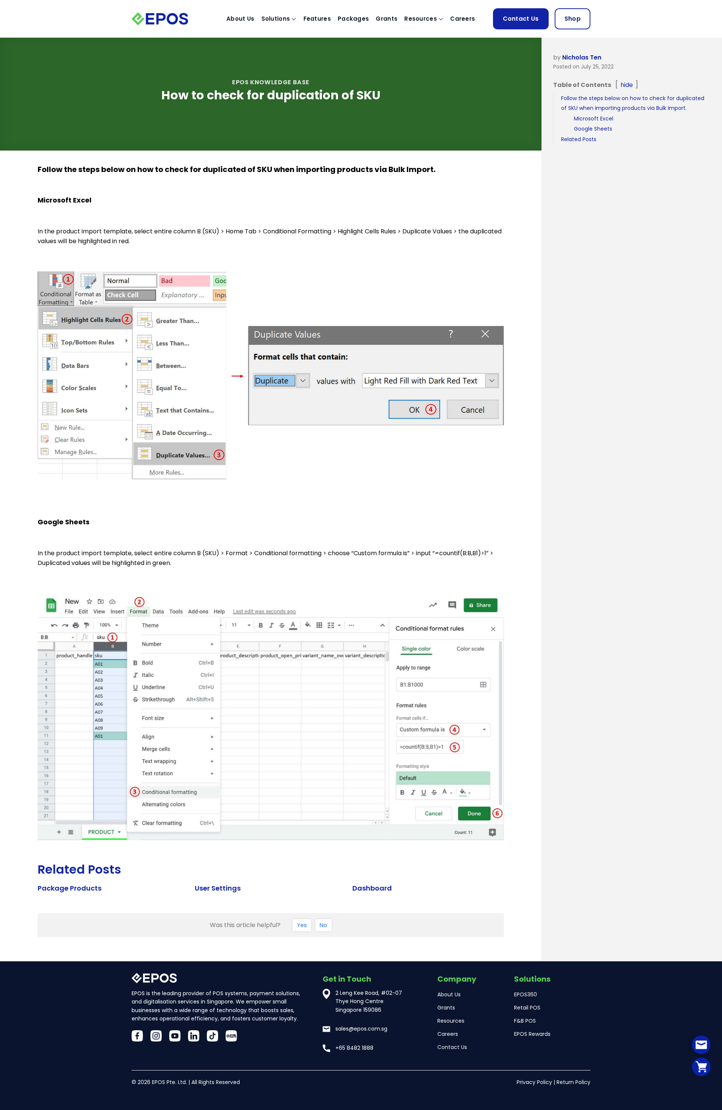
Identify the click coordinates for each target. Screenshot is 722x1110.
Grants (386, 19)
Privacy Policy (534, 1082)
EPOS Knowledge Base (270, 82)
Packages (353, 19)
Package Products (70, 888)
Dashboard (372, 888)
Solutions (275, 19)
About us (240, 19)
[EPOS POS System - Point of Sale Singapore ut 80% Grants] (169, 18)
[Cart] (701, 1066)
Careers (462, 19)
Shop (572, 18)
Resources (420, 19)
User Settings (218, 888)
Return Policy (573, 1082)
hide (626, 85)
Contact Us (521, 18)
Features (317, 19)
